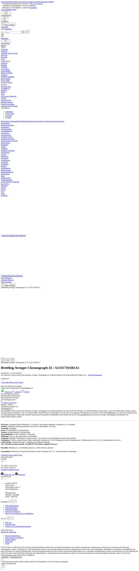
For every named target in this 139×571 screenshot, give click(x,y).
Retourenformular (11, 508)
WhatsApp (8, 392)
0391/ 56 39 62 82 (10, 403)
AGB (7, 544)
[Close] (2, 357)
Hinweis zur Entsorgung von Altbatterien (19, 513)
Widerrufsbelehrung (12, 506)
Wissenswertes (10, 524)
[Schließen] (2, 569)
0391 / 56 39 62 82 (36, 4)
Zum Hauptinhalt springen (10, 2)
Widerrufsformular (11, 510)
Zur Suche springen (26, 2)
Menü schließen (10, 25)
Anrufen (18, 392)
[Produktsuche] (23, 32)
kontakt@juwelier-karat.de (10, 470)
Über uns (8, 522)
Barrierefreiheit (10, 540)
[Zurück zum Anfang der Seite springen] (3, 566)
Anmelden (4, 27)
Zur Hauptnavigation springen (43, 2)
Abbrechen (5, 557)
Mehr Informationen (95, 375)
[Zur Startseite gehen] (8, 10)
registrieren (8, 29)
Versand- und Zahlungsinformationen (18, 526)
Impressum (9, 542)
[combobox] (11, 32)
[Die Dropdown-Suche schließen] (28, 32)
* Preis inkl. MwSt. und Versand (12, 382)
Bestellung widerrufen (8, 532)
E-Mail (26, 392)
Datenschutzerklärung (12, 536)
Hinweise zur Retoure (12, 511)
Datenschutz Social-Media (14, 538)
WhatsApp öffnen (16, 557)
